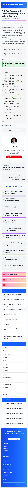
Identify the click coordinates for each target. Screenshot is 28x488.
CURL (14, 130)
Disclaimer (5, 450)
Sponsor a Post (6, 469)
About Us (5, 446)
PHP (18, 130)
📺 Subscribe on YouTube (14, 157)
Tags (4, 458)
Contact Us (5, 448)
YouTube (5, 479)
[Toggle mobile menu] (24, 5)
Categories (5, 461)
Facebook (5, 475)
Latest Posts (6, 456)
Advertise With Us (7, 467)
